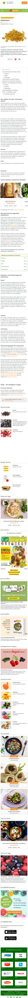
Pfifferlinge (15, 692)
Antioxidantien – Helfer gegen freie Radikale (10, 876)
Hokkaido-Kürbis (16, 682)
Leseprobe (3, 568)
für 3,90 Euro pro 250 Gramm (15, 395)
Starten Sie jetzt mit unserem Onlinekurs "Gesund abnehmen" (12, 602)
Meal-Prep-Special (17, 485)
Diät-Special (15, 465)
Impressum (10, 991)
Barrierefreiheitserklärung (10, 994)
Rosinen (14, 410)
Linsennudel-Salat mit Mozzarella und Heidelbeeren (14, 843)
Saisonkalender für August (6, 670)
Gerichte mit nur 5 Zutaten (14, 811)
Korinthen (15, 420)
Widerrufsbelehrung (21, 993)
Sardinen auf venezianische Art (16, 372)
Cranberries (15, 429)
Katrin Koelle (5, 22)
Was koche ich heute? (14, 785)
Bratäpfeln (3, 354)
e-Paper (25, 568)
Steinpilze (15, 721)
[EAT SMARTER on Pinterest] (11, 997)
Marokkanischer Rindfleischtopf (9, 375)
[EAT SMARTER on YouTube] (20, 997)
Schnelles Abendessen (14, 758)
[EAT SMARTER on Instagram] (14, 997)
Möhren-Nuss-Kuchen (11, 356)
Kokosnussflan (20, 354)
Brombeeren (15, 702)
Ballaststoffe (13, 225)
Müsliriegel (13, 352)
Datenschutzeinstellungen (8, 993)
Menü (2, 11)
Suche (23, 11)
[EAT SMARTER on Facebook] (8, 997)
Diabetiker (8, 241)
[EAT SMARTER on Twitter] (17, 997)
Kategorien (21, 994)
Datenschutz (17, 991)
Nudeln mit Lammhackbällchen (8, 373)
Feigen (14, 712)
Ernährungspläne (16, 475)
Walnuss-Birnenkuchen (10, 201)
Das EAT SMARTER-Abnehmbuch (8, 637)
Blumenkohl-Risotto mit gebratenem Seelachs (14, 521)
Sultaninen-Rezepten (19, 209)
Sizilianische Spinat (12, 376)
